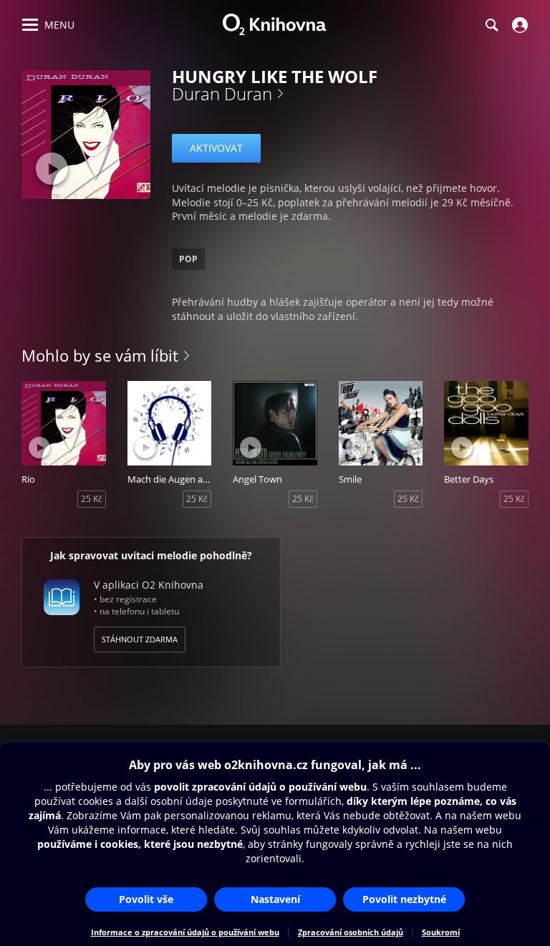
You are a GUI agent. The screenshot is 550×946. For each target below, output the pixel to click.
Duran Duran (222, 93)
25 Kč (91, 499)
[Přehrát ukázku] (52, 169)
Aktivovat (216, 148)
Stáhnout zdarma (140, 639)
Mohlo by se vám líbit (99, 355)
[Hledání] (491, 25)
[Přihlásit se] (518, 25)
